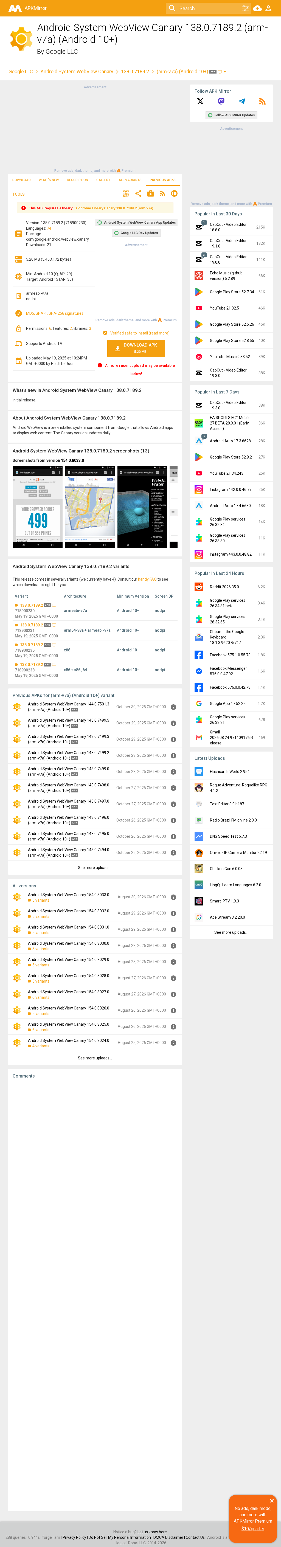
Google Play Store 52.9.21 (232, 457)
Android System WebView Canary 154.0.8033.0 (68, 895)
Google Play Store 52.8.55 (232, 340)
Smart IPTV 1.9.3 (224, 901)
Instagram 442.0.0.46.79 (231, 489)
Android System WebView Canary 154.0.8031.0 (68, 927)
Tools (19, 194)
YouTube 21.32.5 (224, 308)
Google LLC (62, 51)
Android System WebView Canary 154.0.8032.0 (68, 911)
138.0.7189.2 (135, 71)
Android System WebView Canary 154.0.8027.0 (68, 992)
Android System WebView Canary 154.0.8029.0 (68, 959)
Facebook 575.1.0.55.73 (230, 655)
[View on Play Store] (150, 194)
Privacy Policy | (76, 1537)
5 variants (40, 900)
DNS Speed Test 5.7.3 (228, 836)
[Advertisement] (95, 128)
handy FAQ (147, 579)
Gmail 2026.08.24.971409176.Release (231, 737)
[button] (126, 194)
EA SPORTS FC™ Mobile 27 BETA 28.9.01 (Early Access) (230, 423)
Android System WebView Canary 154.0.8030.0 (68, 943)
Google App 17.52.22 (228, 703)
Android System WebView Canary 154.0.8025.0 (68, 1024)
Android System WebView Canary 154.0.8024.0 (68, 1040)
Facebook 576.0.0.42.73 (230, 687)
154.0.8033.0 (72, 460)
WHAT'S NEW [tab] (49, 180)
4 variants (40, 1046)
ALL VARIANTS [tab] (130, 180)
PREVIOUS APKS (163, 180)
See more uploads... (95, 867)
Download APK (140, 348)
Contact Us (195, 1537)
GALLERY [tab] (103, 180)
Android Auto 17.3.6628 (230, 441)
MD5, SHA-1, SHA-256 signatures (54, 313)
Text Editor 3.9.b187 (227, 804)
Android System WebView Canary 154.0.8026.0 (68, 1008)
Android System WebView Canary (77, 71)
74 (49, 228)
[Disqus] (95, 1295)
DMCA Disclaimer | (169, 1537)
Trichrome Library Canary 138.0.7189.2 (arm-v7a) (113, 208)
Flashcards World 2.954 (230, 771)
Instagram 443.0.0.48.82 (231, 554)
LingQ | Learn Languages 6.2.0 (235, 885)
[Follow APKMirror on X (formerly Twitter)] (200, 103)
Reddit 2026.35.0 (224, 587)
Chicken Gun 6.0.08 (226, 869)
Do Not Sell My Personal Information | (121, 1537)
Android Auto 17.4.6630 (230, 506)
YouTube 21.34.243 (226, 473)
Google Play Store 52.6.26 (232, 324)
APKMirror (36, 8)
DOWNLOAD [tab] (21, 180)
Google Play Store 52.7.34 (232, 292)
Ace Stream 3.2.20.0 (227, 917)
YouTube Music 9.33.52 (230, 357)
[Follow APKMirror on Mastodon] (221, 103)
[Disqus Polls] (95, 1152)
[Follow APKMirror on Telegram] (241, 103)
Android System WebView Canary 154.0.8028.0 (68, 976)
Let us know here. (152, 1532)
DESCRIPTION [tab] (77, 180)
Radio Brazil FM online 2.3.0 (233, 820)
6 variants (40, 997)
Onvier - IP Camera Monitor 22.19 (238, 852)
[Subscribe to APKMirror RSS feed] (262, 103)
